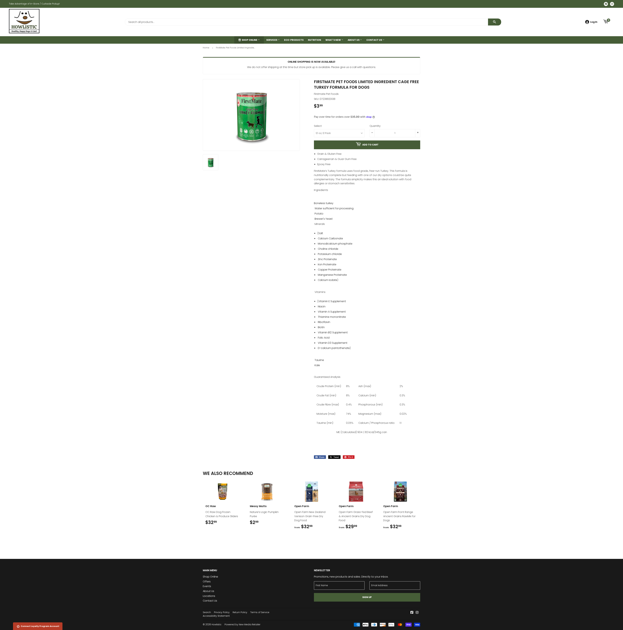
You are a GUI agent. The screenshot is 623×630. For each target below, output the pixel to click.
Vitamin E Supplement (332, 301)
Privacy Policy (222, 612)
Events (207, 586)
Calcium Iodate (327, 280)
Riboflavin (324, 322)
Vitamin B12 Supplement (333, 332)
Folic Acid (324, 338)
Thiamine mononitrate (332, 317)
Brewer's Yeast (324, 219)
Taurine (319, 360)
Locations (209, 596)
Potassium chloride (330, 254)
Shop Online (249, 40)
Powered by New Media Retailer (242, 624)
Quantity (375, 126)
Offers (207, 581)
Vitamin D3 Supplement (332, 343)
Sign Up (367, 597)
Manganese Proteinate (332, 275)
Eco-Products (294, 40)
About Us (354, 40)
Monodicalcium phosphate (335, 244)
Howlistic (216, 624)
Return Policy (240, 612)
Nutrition (314, 40)
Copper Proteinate (329, 269)
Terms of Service (259, 612)
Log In (593, 22)
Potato (319, 213)
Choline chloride (328, 249)
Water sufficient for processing (334, 208)
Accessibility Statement (216, 615)
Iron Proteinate (327, 264)
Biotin (321, 327)
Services (272, 40)
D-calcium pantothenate (334, 348)
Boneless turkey (323, 203)
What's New (333, 40)
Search (207, 612)
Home (206, 47)
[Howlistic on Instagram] (417, 613)
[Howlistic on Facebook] (411, 613)
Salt (320, 233)
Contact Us (374, 40)
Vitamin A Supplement (332, 312)
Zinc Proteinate (327, 259)
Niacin (321, 306)
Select (318, 126)
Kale (317, 365)
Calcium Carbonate (330, 238)
